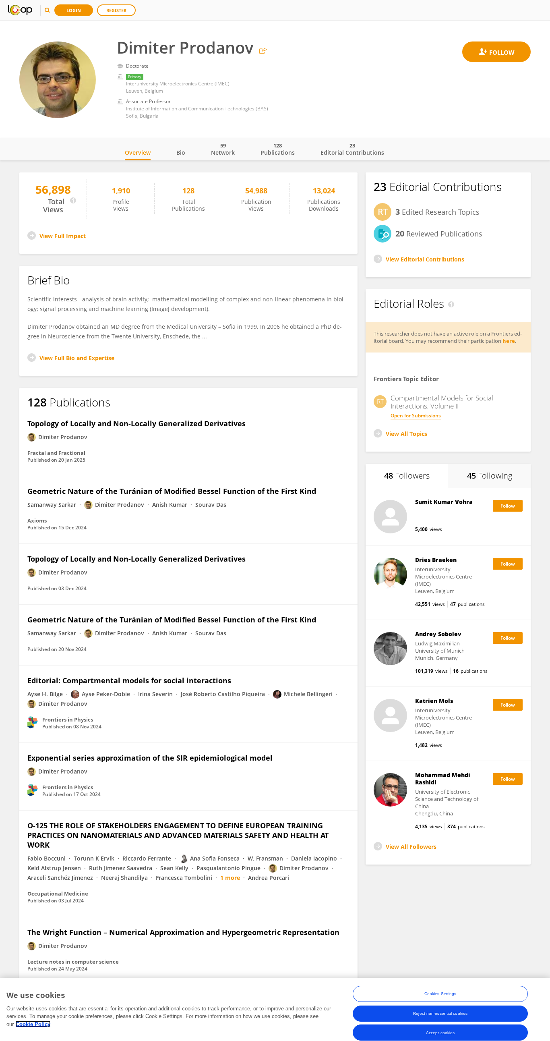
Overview (138, 152)
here (508, 340)
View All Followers (411, 846)
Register (116, 10)
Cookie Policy (33, 1024)
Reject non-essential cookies (440, 1013)
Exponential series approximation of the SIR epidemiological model (150, 758)
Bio (180, 152)
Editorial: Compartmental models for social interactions (129, 680)
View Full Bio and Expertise (76, 358)
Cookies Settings (440, 993)
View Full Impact (62, 236)
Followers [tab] (407, 475)
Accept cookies (440, 1032)
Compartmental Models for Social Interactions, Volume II (442, 402)
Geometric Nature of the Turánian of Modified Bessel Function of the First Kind (171, 491)
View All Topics (406, 434)
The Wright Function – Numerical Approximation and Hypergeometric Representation (183, 932)
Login (73, 10)
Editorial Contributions (352, 149)
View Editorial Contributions (425, 259)
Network (223, 149)
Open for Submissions (416, 415)
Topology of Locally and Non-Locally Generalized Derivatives (136, 423)
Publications (278, 149)
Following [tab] (489, 475)
